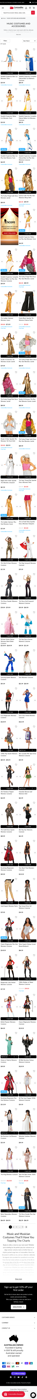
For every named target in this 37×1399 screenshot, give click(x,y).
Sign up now (17, 1307)
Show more (18, 1279)
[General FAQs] (30, 8)
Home (4, 18)
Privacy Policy (13, 1389)
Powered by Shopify (26, 1382)
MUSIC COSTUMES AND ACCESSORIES (16, 18)
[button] (3, 8)
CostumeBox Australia (15, 1382)
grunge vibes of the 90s (12, 1262)
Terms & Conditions (22, 1389)
